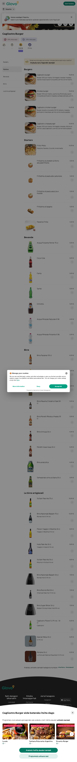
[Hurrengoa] (72, 734)
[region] (38, 734)
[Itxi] (73, 713)
